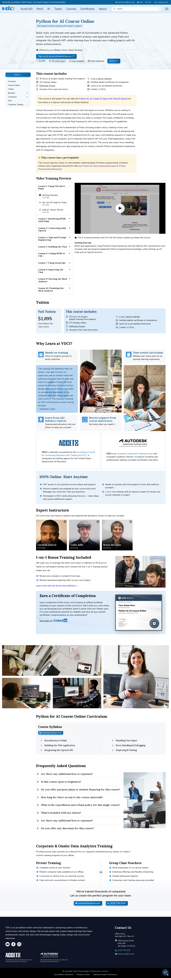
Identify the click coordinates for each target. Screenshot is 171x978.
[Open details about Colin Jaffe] (84, 535)
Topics (58, 9)
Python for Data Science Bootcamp (99, 165)
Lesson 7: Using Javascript (51, 262)
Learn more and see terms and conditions (56, 585)
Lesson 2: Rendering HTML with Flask (52, 220)
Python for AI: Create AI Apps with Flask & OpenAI (103, 98)
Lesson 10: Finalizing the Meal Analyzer (51, 289)
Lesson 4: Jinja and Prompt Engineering (52, 238)
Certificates (87, 9)
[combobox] (136, 9)
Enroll (112, 61)
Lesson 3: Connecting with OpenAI (52, 229)
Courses (71, 9)
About (103, 9)
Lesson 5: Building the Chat (52, 246)
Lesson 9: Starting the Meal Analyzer (52, 280)
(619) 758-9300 (118, 903)
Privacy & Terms (83, 974)
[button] (165, 972)
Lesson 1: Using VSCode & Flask (51, 187)
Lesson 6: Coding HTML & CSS (51, 254)
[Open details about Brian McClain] (117, 535)
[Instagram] (19, 944)
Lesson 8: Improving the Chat (50, 270)
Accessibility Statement (63, 974)
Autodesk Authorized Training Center (135, 453)
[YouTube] (7, 944)
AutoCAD (26, 9)
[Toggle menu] (167, 9)
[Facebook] (13, 944)
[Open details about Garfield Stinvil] (51, 535)
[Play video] (120, 208)
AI (48, 9)
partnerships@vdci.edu (89, 903)
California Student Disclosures (105, 974)
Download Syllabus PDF (52, 733)
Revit (40, 9)
